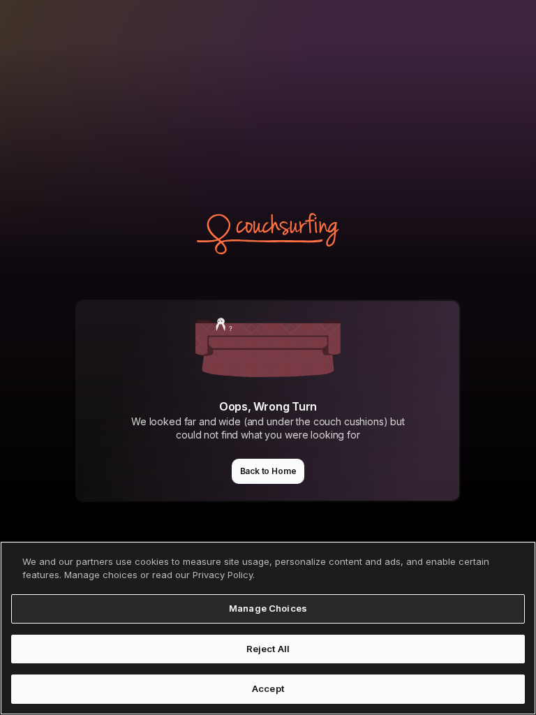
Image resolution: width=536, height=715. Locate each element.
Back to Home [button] (268, 471)
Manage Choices (268, 608)
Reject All (268, 648)
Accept (268, 688)
